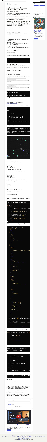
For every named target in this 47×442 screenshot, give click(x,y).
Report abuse (20, 406)
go (14, 11)
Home (2, 436)
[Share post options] (3, 39)
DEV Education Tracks (14, 436)
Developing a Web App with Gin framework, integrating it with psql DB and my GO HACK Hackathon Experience (38, 14)
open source (19, 439)
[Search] (4, 0)
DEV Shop (44, 436)
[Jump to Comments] (3, 32)
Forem (16, 439)
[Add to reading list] (3, 35)
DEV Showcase (30, 436)
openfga (8, 11)
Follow (39, 5)
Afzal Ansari (9, 3)
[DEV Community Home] (3, 1)
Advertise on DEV (21, 436)
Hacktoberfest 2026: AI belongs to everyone (38, 31)
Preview (13, 404)
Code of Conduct (16, 406)
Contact (35, 436)
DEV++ (8, 436)
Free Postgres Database (39, 436)
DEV (25, 439)
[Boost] (3, 37)
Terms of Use (27, 438)
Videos (10, 436)
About (33, 436)
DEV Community (13, 435)
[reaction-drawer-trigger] (3, 30)
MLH (23, 437)
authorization (11, 11)
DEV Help (18, 436)
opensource (16, 11)
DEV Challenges (5, 436)
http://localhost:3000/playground (12, 103)
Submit (9, 404)
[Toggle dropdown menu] (31, 409)
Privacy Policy (23, 438)
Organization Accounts (26, 436)
